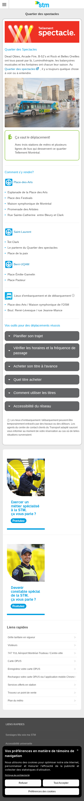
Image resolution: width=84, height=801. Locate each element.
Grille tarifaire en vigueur (21, 637)
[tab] (42, 336)
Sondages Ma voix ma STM (21, 734)
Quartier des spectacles (20, 69)
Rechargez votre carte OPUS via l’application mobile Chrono (41, 676)
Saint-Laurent (22, 231)
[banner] (42, 4)
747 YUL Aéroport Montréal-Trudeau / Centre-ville (35, 653)
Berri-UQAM (21, 264)
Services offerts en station (22, 684)
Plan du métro (15, 700)
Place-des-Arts (23, 182)
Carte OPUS (14, 661)
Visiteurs (12, 645)
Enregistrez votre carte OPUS (24, 669)
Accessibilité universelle (19, 743)
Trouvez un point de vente (22, 692)
